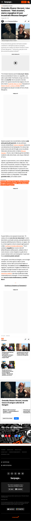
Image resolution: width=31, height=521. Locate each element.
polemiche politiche (6, 273)
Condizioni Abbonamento (14, 452)
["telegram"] (19, 436)
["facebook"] (16, 436)
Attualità (3, 335)
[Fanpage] (15, 478)
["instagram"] (6, 436)
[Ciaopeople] (15, 517)
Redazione (24, 452)
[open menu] (1, 2)
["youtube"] (9, 436)
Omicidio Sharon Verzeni (7, 5)
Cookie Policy (4, 452)
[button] (28, 21)
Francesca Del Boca (13, 21)
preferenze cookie (5, 454)
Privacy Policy (18, 449)
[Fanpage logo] (8, 2)
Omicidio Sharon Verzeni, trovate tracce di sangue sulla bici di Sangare (15, 403)
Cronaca (8, 335)
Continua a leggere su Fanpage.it (15, 285)
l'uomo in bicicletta (19, 145)
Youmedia (3, 449)
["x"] (12, 436)
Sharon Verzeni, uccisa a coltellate (10, 86)
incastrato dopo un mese (15, 84)
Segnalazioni (10, 449)
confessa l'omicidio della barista (14, 246)
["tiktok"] (2, 436)
